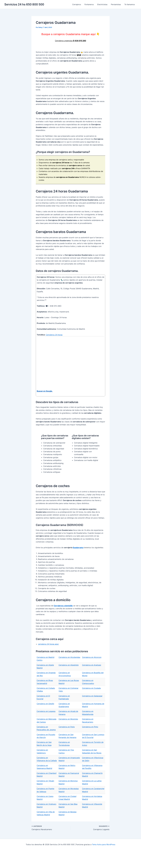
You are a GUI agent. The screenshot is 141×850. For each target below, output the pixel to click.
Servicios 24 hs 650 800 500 (24, 4)
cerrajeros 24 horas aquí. (48, 644)
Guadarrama (78, 547)
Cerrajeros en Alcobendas (69, 657)
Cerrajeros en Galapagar (92, 696)
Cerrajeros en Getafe (45, 704)
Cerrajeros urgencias (70, 41)
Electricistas (102, 4)
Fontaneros (89, 4)
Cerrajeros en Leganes (46, 711)
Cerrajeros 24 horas (54, 335)
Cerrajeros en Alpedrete (69, 665)
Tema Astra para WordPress (103, 844)
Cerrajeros (76, 4)
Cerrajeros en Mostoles (68, 719)
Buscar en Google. (45, 391)
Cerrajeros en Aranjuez (91, 665)
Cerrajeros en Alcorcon (91, 657)
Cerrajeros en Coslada (91, 688)
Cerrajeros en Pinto (90, 727)
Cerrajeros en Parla (67, 727)
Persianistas (116, 4)
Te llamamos (129, 4)
